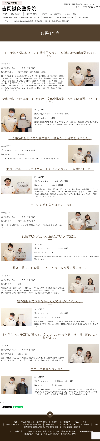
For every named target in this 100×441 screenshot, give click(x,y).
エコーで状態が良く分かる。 (50, 369)
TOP (5, 14)
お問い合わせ (83, 18)
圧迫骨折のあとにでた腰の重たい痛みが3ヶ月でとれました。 (50, 138)
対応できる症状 (32, 14)
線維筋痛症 (47, 18)
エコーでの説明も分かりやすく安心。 (50, 204)
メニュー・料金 (71, 14)
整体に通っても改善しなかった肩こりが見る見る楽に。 (50, 267)
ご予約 (6, 21)
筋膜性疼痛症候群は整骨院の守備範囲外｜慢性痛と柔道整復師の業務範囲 (41, 21)
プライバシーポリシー (64, 18)
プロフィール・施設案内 (51, 14)
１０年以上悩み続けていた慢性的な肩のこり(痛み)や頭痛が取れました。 (50, 54)
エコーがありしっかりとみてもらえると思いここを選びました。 (50, 169)
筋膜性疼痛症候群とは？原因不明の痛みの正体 (21, 18)
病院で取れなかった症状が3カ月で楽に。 (50, 236)
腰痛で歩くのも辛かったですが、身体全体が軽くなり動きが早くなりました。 (50, 100)
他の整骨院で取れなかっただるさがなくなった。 (50, 301)
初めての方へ (16, 14)
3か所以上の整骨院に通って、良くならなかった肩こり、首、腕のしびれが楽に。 (50, 336)
